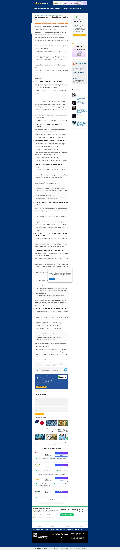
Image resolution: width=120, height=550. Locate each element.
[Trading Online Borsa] (60, 534)
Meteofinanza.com (38, 15)
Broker (42, 529)
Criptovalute (70, 529)
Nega (58, 278)
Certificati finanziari (43, 8)
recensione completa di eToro (46, 344)
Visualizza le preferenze (66, 278)
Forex (46, 529)
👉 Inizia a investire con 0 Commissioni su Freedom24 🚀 (51, 23)
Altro (57, 529)
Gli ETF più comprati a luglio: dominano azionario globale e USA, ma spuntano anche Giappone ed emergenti (82, 110)
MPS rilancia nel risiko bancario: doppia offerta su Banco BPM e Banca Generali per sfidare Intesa (81, 97)
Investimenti (62, 529)
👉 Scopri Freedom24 (41, 386)
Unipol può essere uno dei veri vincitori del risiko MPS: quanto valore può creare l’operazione (82, 124)
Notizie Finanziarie (74, 8)
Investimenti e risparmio (61, 8)
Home (35, 8)
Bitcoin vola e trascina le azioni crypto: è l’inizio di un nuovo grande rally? (81, 103)
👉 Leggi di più (79, 34)
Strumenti (52, 529)
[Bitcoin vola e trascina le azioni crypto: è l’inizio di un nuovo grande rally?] (74, 103)
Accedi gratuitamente (67, 514)
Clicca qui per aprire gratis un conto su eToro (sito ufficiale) (49, 359)
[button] (70, 269)
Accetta (51, 278)
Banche (52, 8)
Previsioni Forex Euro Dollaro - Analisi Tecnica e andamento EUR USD (52, 15)
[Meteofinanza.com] (41, 3)
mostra (39, 78)
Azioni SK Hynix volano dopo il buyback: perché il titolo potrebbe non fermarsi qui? (82, 117)
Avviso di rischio (37, 548)
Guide (37, 529)
